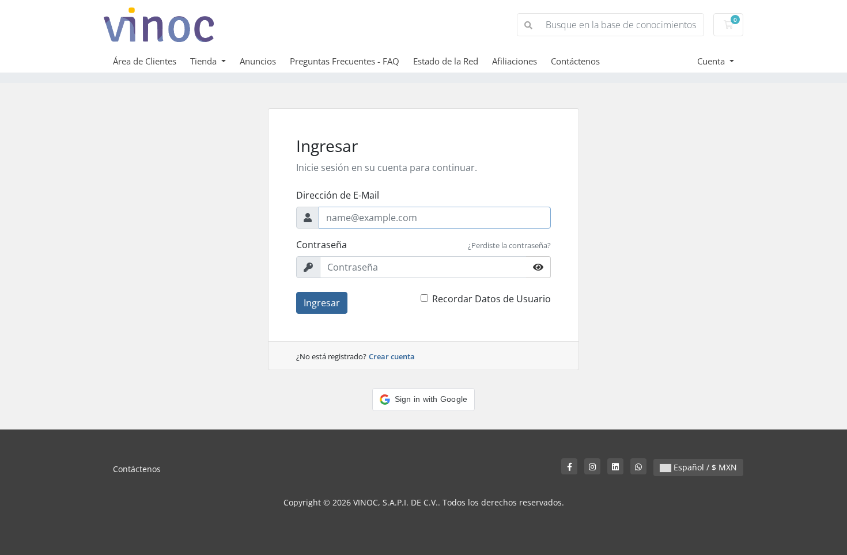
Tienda (204, 61)
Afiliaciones (514, 61)
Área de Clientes (144, 61)
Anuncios (258, 61)
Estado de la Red (445, 61)
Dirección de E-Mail (337, 195)
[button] (423, 399)
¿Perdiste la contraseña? (509, 245)
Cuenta (712, 61)
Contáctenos (575, 61)
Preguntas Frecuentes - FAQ (344, 61)
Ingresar (322, 302)
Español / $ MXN (704, 467)
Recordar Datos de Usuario (491, 298)
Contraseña (321, 244)
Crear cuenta (392, 356)
